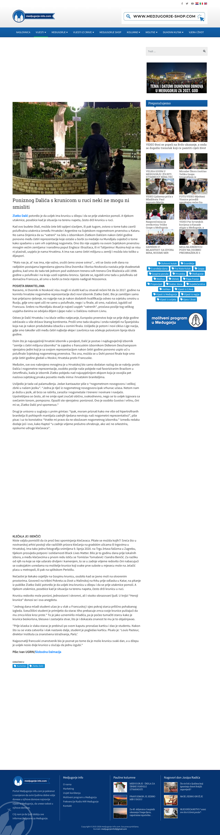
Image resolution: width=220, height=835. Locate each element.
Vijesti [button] (40, 32)
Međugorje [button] (59, 32)
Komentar (21, 665)
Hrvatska (180, 273)
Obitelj (175, 278)
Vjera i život (196, 32)
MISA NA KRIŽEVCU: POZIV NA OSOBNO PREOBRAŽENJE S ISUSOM (191, 251)
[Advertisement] (43, 71)
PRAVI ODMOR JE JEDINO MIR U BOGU (142, 798)
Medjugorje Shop (110, 32)
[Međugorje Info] (34, 16)
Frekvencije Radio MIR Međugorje (80, 801)
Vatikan (166, 289)
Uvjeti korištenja (72, 792)
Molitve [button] (150, 32)
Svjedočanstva (197, 284)
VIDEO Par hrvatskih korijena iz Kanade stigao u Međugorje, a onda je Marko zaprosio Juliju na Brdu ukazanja (193, 227)
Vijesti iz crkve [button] (82, 32)
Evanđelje (189, 263)
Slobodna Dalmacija (48, 652)
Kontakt (67, 805)
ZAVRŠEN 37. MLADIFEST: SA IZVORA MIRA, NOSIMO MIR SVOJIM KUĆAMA (160, 251)
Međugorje (198, 273)
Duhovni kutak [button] (172, 32)
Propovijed (156, 284)
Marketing (68, 788)
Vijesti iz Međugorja (166, 294)
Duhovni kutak (169, 263)
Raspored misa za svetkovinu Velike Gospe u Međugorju (157, 224)
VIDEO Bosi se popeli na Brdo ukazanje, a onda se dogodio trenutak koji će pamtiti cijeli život (176, 146)
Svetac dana (175, 284)
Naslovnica (23, 32)
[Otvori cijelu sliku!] (77, 147)
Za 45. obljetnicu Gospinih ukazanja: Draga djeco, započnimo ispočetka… (142, 812)
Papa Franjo (192, 278)
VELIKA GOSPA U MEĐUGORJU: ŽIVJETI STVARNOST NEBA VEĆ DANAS (159, 175)
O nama (67, 784)
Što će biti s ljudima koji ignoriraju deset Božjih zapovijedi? (191, 786)
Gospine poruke (160, 273)
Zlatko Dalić (37, 665)
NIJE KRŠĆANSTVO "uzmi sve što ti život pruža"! (193, 811)
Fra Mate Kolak (183, 268)
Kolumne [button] (132, 32)
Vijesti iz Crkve (185, 289)
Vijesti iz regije (191, 294)
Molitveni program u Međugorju (80, 797)
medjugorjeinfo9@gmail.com (114, 829)
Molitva (161, 278)
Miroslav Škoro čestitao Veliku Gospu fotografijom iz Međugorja (193, 175)
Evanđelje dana (159, 268)
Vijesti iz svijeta (168, 299)
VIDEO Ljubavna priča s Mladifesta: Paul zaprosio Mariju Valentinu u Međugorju (159, 201)
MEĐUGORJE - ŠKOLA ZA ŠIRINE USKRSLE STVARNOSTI (142, 786)
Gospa (201, 268)
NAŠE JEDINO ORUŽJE (191, 796)
